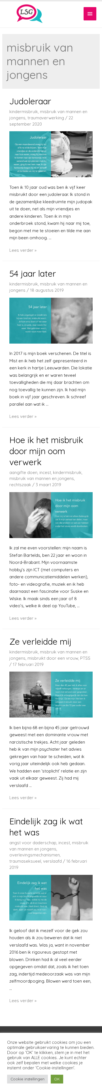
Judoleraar (30, 101)
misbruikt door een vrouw (52, 658)
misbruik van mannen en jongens (41, 478)
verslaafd (52, 861)
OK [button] (57, 1079)
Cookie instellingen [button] (27, 1079)
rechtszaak (20, 484)
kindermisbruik (23, 111)
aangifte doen (23, 472)
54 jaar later (32, 273)
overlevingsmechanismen (34, 855)
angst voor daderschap (32, 842)
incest (45, 472)
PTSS (85, 658)
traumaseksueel (25, 861)
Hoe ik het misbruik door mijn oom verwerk (46, 451)
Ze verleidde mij (40, 641)
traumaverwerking (45, 117)
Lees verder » (23, 250)
